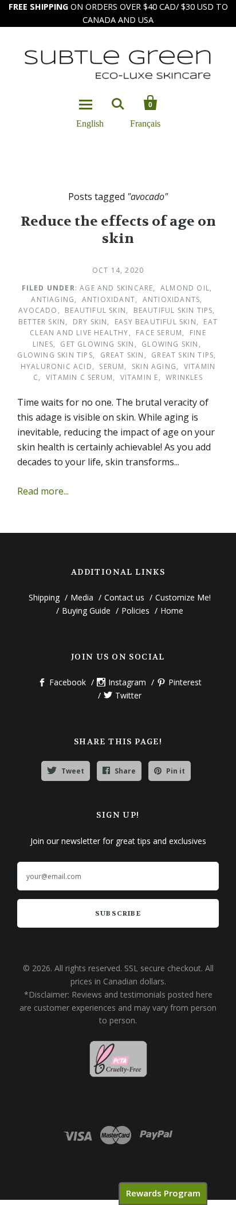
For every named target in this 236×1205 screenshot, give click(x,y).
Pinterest (185, 682)
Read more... (43, 491)
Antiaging (52, 299)
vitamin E (139, 377)
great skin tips (182, 355)
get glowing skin (97, 344)
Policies (135, 610)
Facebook (67, 682)
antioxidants (171, 299)
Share (125, 771)
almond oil (185, 288)
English (90, 122)
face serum (159, 332)
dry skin (90, 322)
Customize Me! (183, 597)
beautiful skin (95, 310)
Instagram (127, 682)
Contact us (124, 597)
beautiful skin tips (173, 310)
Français (145, 122)
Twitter (128, 695)
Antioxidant (108, 299)
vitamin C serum (79, 377)
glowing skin (169, 344)
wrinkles (184, 377)
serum (111, 366)
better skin (41, 322)
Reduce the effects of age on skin (118, 230)
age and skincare (116, 288)
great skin (122, 355)
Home (171, 610)
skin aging (154, 366)
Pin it (175, 771)
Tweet (72, 771)
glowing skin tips (54, 355)
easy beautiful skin (155, 322)
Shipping (44, 597)
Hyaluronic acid (56, 366)
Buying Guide (86, 610)
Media (81, 597)
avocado (37, 310)
